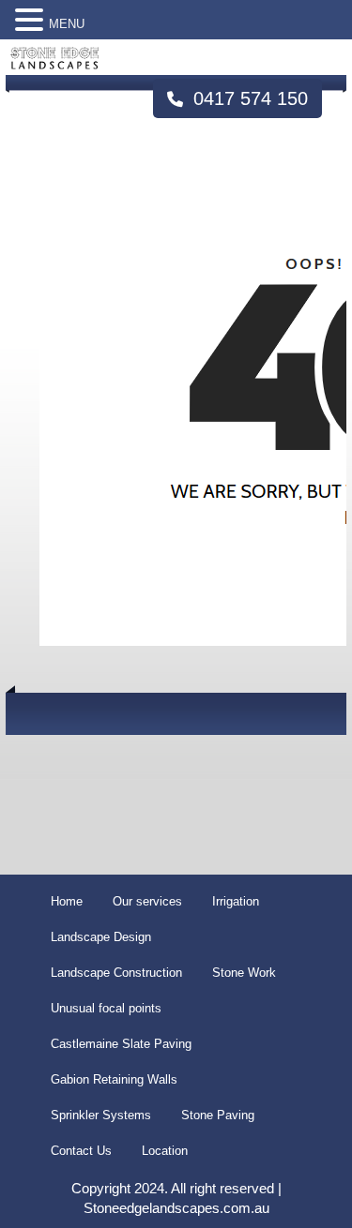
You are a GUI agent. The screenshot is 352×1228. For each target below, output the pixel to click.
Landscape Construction (116, 973)
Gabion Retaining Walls (114, 1079)
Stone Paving (217, 1115)
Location (165, 1151)
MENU (66, 24)
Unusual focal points (106, 1008)
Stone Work (244, 973)
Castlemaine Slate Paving (121, 1044)
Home (67, 901)
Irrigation (235, 901)
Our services (147, 901)
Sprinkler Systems (101, 1115)
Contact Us (81, 1151)
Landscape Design (101, 937)
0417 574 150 (248, 98)
